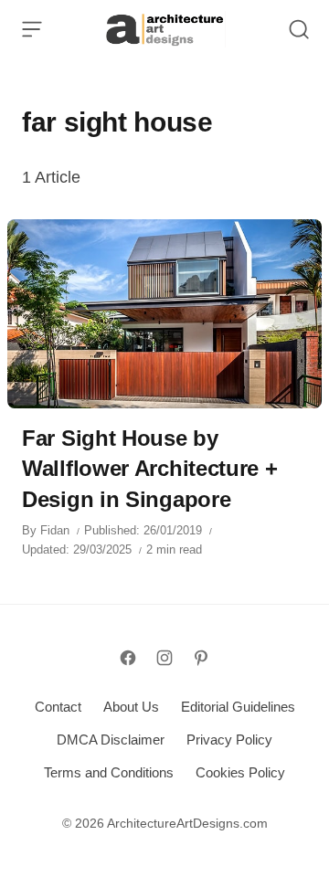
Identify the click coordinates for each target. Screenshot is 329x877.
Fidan (54, 530)
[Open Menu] (32, 29)
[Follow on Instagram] (164, 657)
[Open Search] (299, 29)
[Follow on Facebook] (127, 657)
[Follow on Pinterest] (201, 657)
